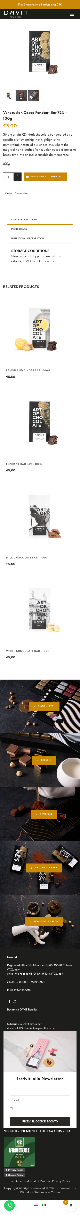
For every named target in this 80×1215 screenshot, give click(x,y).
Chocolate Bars (21, 193)
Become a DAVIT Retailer (22, 1009)
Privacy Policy (15, 1170)
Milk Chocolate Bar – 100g (26, 557)
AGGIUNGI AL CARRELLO (47, 176)
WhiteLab (26, 1192)
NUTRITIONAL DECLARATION (27, 238)
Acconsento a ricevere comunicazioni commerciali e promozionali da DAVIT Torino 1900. (37, 1110)
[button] (68, 24)
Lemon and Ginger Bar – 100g (28, 370)
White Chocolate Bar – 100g (27, 651)
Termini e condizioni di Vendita (30, 1181)
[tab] (40, 220)
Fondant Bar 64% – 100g (24, 464)
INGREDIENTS (19, 229)
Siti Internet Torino (47, 1192)
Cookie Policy (15, 1175)
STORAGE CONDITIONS (24, 219)
